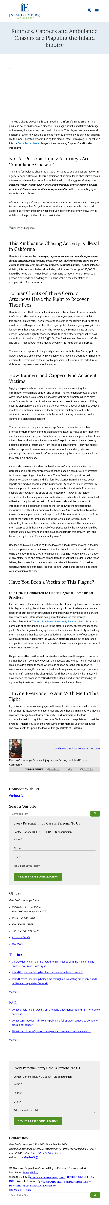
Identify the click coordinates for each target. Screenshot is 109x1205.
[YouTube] (19, 795)
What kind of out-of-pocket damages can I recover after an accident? (51, 1031)
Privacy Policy (30, 1172)
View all (13, 991)
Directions (17, 943)
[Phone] (89, 10)
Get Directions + (53, 1153)
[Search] (95, 814)
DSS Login (25, 1189)
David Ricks (60, 748)
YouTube (88, 769)
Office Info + (37, 1153)
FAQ (12, 1002)
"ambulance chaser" (29, 143)
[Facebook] (10, 795)
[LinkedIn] (15, 795)
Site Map (14, 1189)
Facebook (54, 769)
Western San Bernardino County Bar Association (58, 621)
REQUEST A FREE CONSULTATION (38, 876)
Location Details (21, 937)
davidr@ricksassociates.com (83, 748)
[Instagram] (22, 795)
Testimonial (19, 954)
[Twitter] (12, 795)
